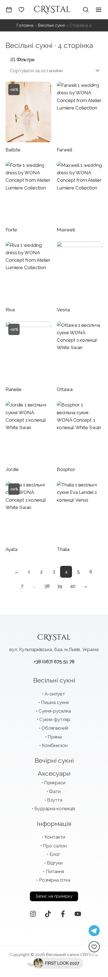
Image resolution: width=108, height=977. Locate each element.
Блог (55, 854)
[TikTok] (48, 913)
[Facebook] (63, 913)
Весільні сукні (51, 25)
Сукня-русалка (54, 711)
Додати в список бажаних (44, 88)
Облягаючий (55, 728)
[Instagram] (33, 913)
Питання (55, 871)
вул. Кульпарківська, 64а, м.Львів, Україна (54, 649)
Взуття (54, 800)
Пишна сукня (55, 702)
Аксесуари (54, 773)
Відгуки (55, 863)
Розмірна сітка (54, 880)
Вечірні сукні (54, 760)
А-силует (55, 694)
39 (59, 586)
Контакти (55, 837)
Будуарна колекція (54, 808)
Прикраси (54, 782)
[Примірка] (9, 9)
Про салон (55, 845)
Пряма (55, 737)
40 (73, 586)
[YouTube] (77, 913)
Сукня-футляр (54, 719)
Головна (25, 25)
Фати (55, 791)
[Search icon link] (86, 9)
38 (47, 586)
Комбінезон (55, 745)
